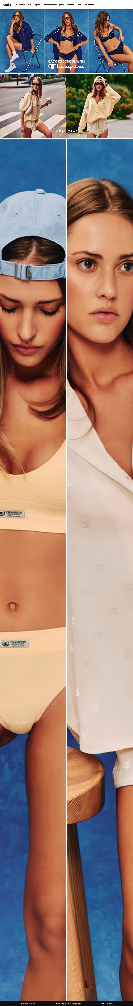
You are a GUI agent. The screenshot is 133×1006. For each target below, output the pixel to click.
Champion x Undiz (27, 1004)
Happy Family (107, 1004)
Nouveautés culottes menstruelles (68, 1004)
